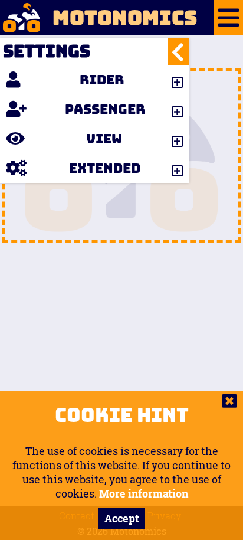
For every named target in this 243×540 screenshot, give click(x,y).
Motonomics (124, 18)
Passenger (105, 109)
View (104, 138)
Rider (102, 79)
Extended (104, 168)
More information (143, 493)
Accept (121, 518)
